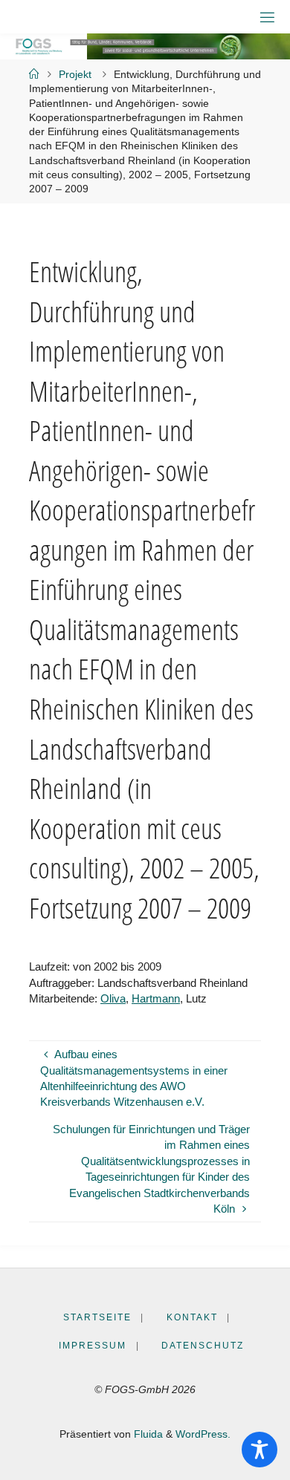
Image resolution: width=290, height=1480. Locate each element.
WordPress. (203, 1434)
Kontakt (192, 1317)
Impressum (92, 1345)
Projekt (75, 74)
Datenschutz (202, 1345)
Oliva (113, 998)
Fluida (147, 1434)
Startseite (97, 1317)
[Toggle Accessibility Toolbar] (259, 1449)
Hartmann (156, 998)
